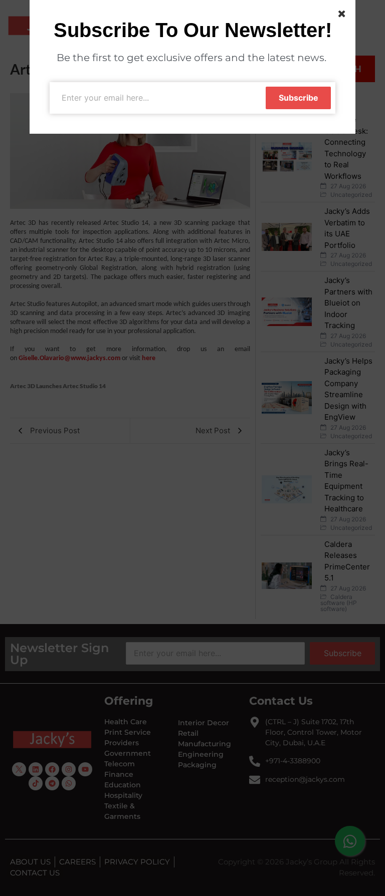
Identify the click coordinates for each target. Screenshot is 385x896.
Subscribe (298, 98)
